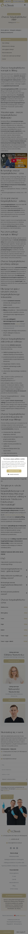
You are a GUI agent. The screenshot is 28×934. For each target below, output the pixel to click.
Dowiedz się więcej (12, 467)
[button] (14, 474)
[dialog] (14, 467)
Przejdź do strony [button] (14, 471)
